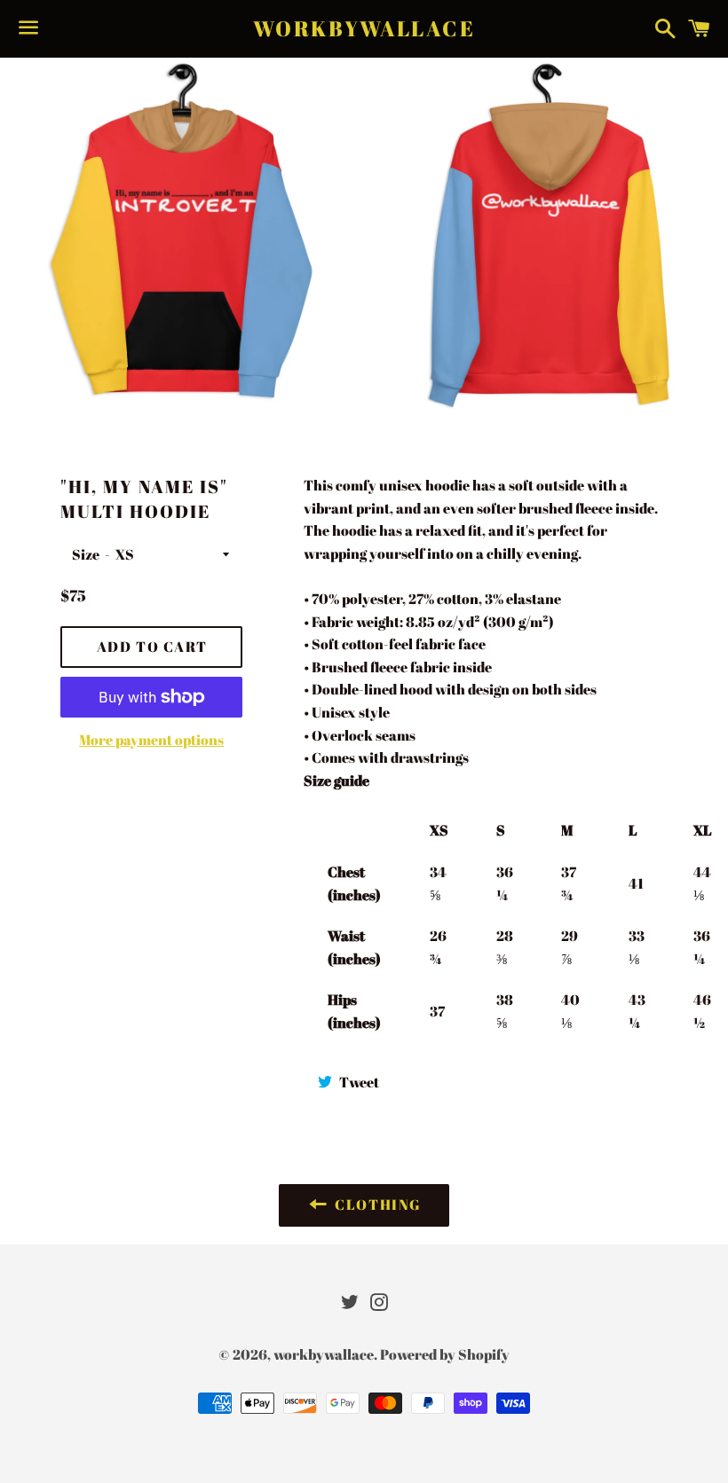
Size (85, 554)
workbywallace (364, 28)
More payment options (151, 739)
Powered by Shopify (445, 1354)
